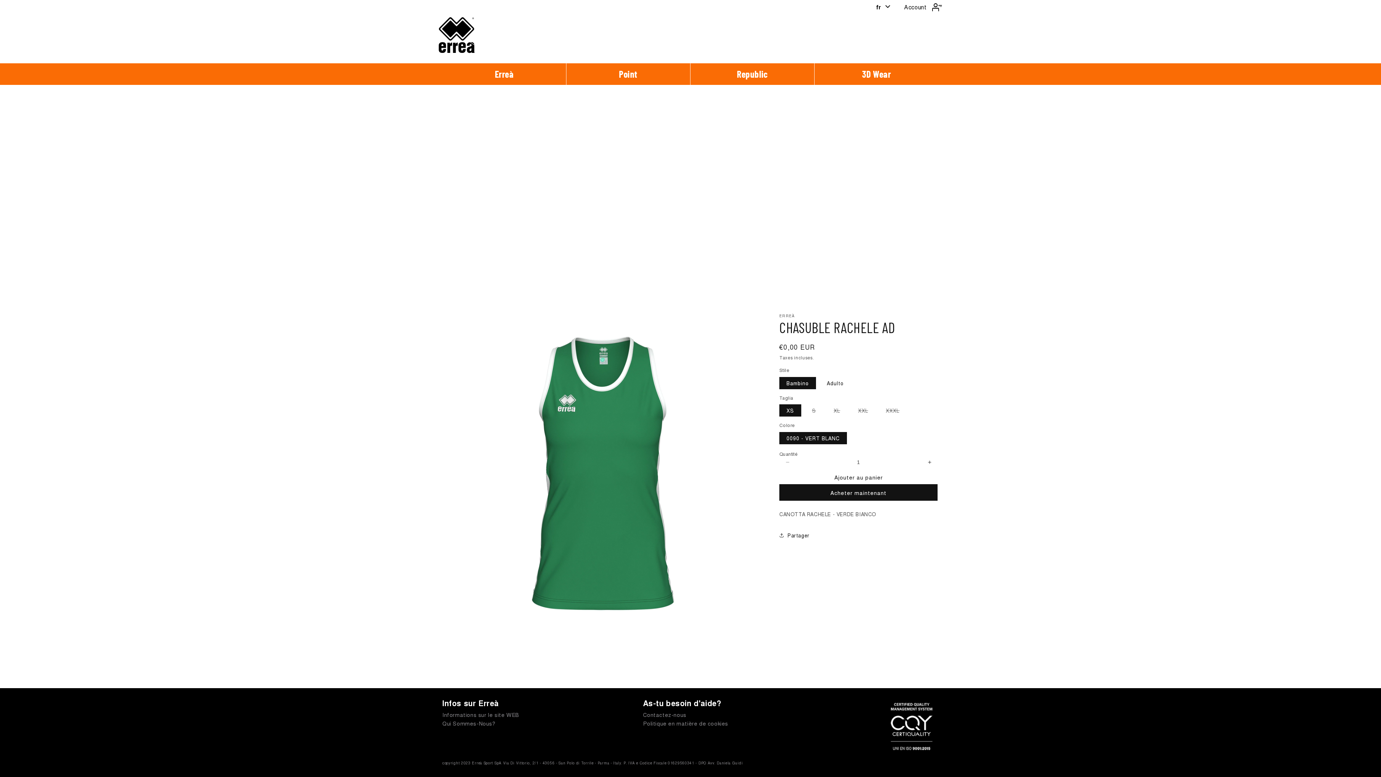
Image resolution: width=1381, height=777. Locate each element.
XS (790, 410)
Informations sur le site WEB (480, 714)
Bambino (798, 383)
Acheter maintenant (858, 492)
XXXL (896, 411)
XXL (866, 411)
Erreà (504, 73)
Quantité (788, 453)
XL (840, 411)
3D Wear (876, 73)
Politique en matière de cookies (686, 723)
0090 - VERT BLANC (813, 438)
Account (915, 7)
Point (628, 73)
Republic (752, 73)
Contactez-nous (665, 714)
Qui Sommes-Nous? (469, 723)
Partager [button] (799, 535)
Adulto (835, 383)
